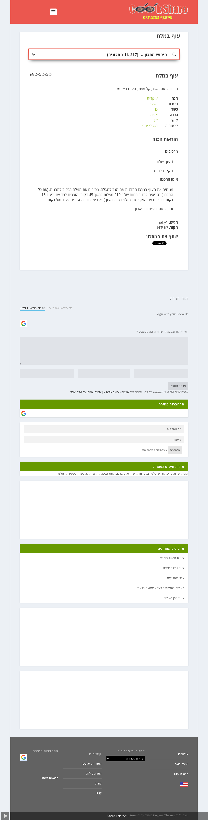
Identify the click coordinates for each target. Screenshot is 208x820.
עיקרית (152, 98)
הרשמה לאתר (49, 778)
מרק (139, 473)
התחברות (175, 450)
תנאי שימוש (181, 774)
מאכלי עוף (150, 125)
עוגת (185, 473)
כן (156, 109)
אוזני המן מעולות (174, 598)
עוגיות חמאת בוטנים (171, 558)
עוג (164, 473)
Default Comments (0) (32, 307)
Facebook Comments (60, 307)
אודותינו (183, 754)
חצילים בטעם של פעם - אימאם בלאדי (160, 588)
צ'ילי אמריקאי (175, 578)
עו (179, 473)
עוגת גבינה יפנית (173, 568)
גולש (61, 473)
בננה (119, 473)
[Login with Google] (23, 323)
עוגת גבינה (107, 473)
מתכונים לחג (94, 773)
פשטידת (71, 473)
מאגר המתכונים (92, 763)
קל (156, 120)
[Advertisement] (104, 510)
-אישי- (153, 103)
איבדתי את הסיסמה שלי (154, 450)
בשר (81, 473)
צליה (154, 114)
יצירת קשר (181, 764)
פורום (98, 783)
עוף (133, 473)
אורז (92, 473)
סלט (154, 473)
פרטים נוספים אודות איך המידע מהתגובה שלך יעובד (99, 392)
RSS (99, 793)
